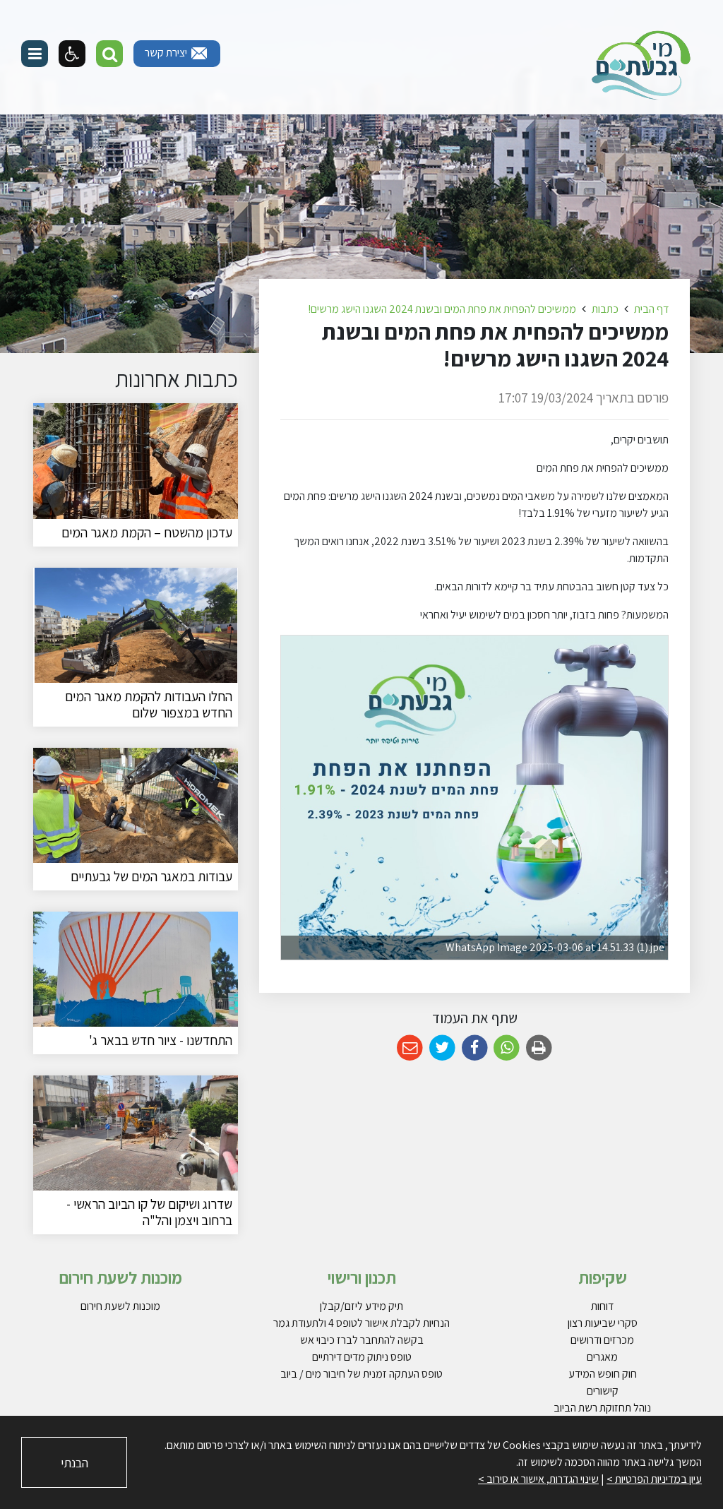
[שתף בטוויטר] (442, 1048)
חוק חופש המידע (602, 1373)
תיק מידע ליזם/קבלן (361, 1306)
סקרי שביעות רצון (603, 1323)
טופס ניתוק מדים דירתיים (362, 1356)
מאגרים (602, 1356)
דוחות (602, 1306)
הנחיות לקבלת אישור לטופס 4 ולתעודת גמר (361, 1323)
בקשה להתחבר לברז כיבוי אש (362, 1339)
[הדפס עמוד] (539, 1048)
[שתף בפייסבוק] (475, 1048)
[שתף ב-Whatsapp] (506, 1048)
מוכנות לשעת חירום (120, 1306)
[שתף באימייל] (410, 1048)
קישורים (603, 1390)
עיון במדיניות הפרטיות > (654, 1479)
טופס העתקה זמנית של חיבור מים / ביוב (361, 1373)
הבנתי (74, 1463)
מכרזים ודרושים (602, 1339)
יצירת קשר (167, 52)
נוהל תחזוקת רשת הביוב (602, 1407)
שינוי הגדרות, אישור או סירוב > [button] (538, 1479)
